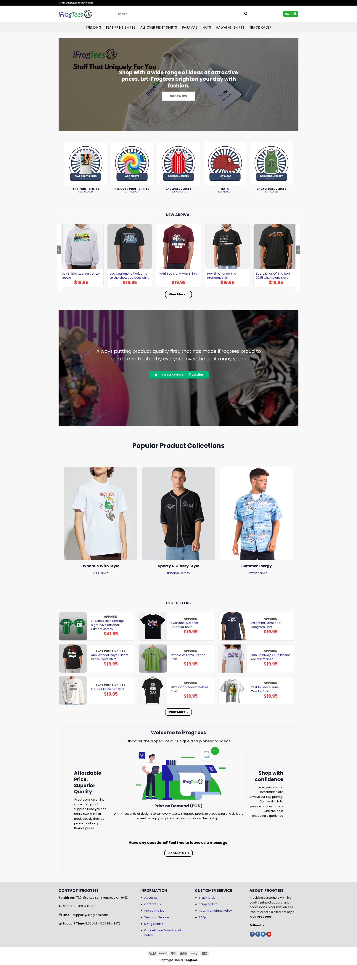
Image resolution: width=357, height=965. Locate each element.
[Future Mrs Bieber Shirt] (73, 690)
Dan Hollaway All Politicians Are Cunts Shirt (270, 657)
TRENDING (93, 27)
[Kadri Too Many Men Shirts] (178, 246)
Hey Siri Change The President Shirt (221, 276)
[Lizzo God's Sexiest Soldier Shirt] (153, 690)
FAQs (202, 917)
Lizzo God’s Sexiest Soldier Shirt (189, 689)
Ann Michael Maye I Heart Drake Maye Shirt (109, 657)
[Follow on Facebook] (252, 934)
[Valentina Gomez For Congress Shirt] (233, 626)
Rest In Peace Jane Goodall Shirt (265, 689)
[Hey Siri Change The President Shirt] (227, 246)
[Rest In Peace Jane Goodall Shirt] (233, 690)
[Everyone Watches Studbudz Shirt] (153, 626)
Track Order (260, 27)
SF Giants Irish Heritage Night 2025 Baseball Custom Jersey (108, 625)
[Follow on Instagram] (257, 934)
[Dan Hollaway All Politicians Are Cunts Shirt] (233, 659)
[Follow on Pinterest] (268, 934)
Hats (206, 27)
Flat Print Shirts (121, 27)
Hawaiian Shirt (256, 573)
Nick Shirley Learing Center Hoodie (80, 276)
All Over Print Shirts (158, 27)
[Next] (298, 257)
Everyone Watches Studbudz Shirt (185, 625)
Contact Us (152, 904)
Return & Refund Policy (215, 911)
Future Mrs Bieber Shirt (107, 689)
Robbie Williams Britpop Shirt (188, 657)
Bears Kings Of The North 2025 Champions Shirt (274, 276)
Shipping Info (208, 904)
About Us (150, 898)
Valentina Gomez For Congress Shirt (266, 625)
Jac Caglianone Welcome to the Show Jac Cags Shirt (129, 276)
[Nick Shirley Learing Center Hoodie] (81, 246)
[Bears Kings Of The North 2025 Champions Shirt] (276, 246)
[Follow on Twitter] (263, 934)
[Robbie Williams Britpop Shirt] (153, 659)
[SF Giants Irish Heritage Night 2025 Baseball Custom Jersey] (73, 626)
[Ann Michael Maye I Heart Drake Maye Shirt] (73, 659)
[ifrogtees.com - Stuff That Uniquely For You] (84, 14)
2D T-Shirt (100, 573)
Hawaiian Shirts (230, 27)
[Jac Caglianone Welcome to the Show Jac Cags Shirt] (129, 246)
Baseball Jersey (178, 573)
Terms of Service (156, 917)
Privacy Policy (154, 911)
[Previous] (59, 257)
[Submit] (246, 14)
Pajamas (190, 27)
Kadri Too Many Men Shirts (177, 274)
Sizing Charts (153, 924)
